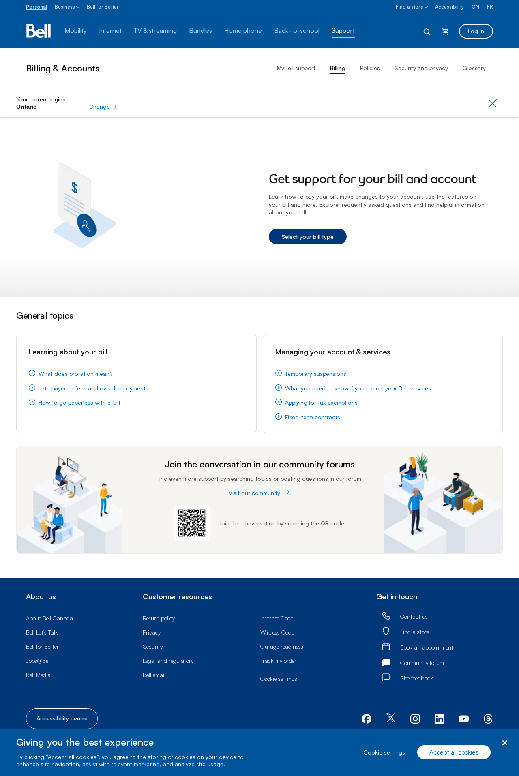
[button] (103, 107)
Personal (36, 7)
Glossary (474, 67)
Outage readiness (281, 646)
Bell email (154, 674)
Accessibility (449, 7)
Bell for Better (103, 7)
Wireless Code (277, 632)
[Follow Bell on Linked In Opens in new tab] (439, 717)
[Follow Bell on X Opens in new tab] (391, 718)
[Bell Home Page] (39, 31)
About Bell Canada (49, 618)
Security (153, 646)
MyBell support (296, 67)
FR (490, 7)
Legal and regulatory (168, 660)
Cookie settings (384, 752)
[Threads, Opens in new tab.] (488, 717)
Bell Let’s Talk (42, 632)
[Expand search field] (427, 31)
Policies (370, 67)
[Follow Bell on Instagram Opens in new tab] (415, 719)
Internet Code (276, 618)
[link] (386, 616)
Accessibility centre (62, 718)
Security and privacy (421, 67)
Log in (476, 31)
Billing (337, 67)
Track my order (278, 660)
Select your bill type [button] (308, 236)
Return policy (159, 618)
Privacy (152, 632)
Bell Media (38, 674)
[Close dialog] (504, 743)
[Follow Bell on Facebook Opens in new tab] (366, 717)
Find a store (409, 7)
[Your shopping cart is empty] (445, 31)
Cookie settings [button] (278, 678)
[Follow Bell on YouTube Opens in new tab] (464, 717)
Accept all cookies (453, 752)
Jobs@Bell (38, 660)
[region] (259, 752)
